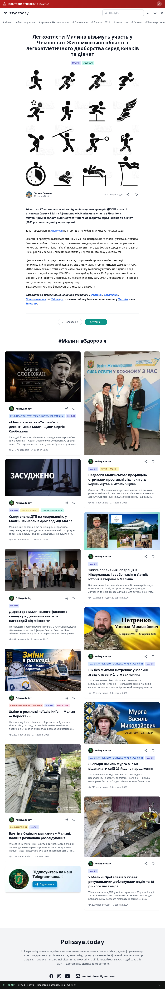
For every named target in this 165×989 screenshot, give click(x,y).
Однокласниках (36, 299)
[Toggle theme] (148, 13)
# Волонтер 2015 (100, 22)
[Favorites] (155, 13)
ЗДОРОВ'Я (88, 62)
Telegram (31, 303)
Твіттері (57, 299)
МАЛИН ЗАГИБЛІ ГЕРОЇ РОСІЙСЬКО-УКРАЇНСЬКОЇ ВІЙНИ (36, 416)
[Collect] (136, 195)
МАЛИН (76, 62)
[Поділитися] (128, 195)
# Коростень (121, 22)
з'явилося (56, 230)
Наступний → (95, 321)
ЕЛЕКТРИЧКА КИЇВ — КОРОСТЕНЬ (26, 705)
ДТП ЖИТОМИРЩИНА (52, 510)
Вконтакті (111, 295)
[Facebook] (51, 976)
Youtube (123, 299)
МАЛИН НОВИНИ (30, 510)
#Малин (68, 341)
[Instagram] (59, 976)
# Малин (7, 22)
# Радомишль (80, 22)
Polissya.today (16, 12)
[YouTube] (67, 976)
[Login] (162, 13)
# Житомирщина (25, 22)
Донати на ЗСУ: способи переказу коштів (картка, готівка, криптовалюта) (59, 984)
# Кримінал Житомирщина (54, 22)
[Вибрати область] (159, 3)
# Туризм (136, 22)
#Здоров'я (94, 341)
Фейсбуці (96, 295)
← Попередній (70, 321)
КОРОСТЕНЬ (62, 705)
